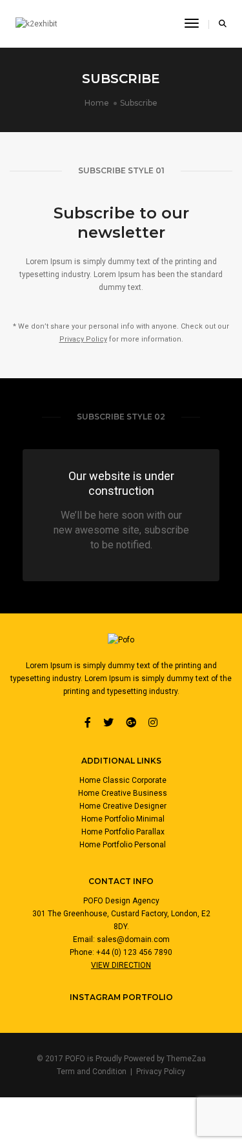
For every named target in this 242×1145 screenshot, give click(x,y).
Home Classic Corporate (122, 780)
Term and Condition (91, 1071)
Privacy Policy (83, 339)
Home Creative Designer (122, 806)
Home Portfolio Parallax (123, 831)
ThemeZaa (186, 1058)
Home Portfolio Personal (122, 844)
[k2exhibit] (36, 23)
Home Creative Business (122, 793)
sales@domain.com (133, 939)
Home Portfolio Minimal (123, 818)
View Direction (121, 965)
